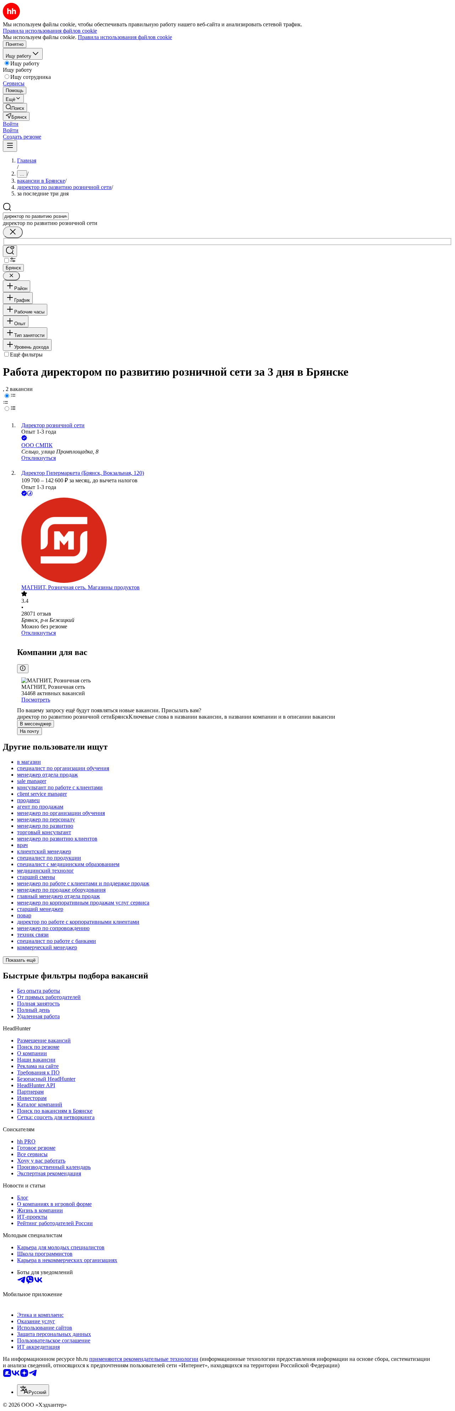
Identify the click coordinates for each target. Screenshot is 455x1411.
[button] (10, 124)
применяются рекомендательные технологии (143, 1359)
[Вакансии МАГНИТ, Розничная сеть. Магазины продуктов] (234, 541)
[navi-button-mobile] (10, 146)
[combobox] (36, 216)
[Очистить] (13, 232)
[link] (15, 107)
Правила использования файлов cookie (125, 37)
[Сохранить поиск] (10, 251)
